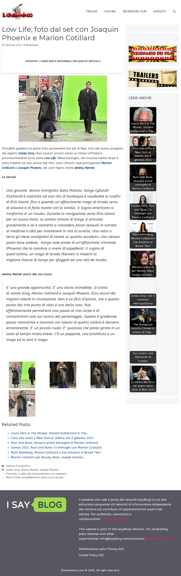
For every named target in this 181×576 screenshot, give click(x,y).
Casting (110, 11)
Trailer (91, 11)
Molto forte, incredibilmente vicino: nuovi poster (34, 477)
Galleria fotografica (18, 466)
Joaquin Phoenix (29, 167)
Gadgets (159, 11)
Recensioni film (134, 11)
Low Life (50, 158)
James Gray (26, 153)
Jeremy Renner (84, 167)
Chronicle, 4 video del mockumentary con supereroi (36, 473)
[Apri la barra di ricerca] (174, 11)
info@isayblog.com (115, 519)
